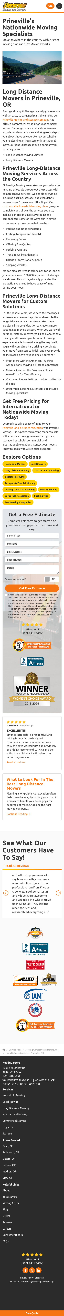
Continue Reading (17, 814)
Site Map (39, 1277)
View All (7, 1177)
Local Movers (38, 464)
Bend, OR (7, 1146)
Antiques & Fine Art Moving (20, 483)
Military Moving (48, 489)
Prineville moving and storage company (25, 119)
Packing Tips (41, 496)
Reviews (7, 1222)
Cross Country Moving (46, 470)
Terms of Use (43, 614)
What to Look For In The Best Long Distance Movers (30, 783)
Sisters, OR (8, 1158)
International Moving (14, 1114)
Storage (7, 1133)
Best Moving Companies (18, 502)
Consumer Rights (12, 1234)
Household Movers (15, 464)
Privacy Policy (14, 617)
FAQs (5, 1241)
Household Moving (13, 1095)
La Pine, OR (9, 1165)
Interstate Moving (15, 476)
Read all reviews (16, 762)
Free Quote (32, 1313)
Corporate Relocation (17, 496)
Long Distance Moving (17, 470)
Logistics (7, 1127)
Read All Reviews (17, 865)
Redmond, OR (10, 1152)
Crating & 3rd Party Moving (20, 489)
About (6, 1190)
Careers (6, 1228)
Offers (6, 1215)
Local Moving (10, 1101)
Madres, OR (9, 1171)
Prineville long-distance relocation (22, 427)
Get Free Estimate (32, 588)
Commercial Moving (14, 1120)
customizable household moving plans (25, 206)
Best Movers (9, 1196)
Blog (5, 1209)
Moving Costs (10, 1203)
